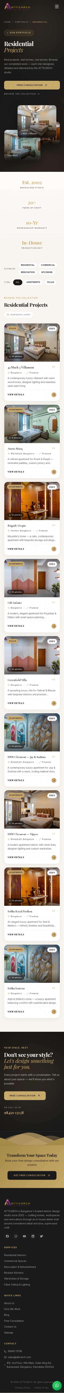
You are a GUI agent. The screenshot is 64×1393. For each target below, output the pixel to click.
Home (7, 22)
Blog (6, 1315)
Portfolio (21, 22)
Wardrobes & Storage (16, 1278)
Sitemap (8, 1332)
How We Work (12, 1309)
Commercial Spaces (15, 1261)
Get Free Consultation (29, 1175)
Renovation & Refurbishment (20, 1267)
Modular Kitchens (14, 1272)
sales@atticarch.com (19, 1357)
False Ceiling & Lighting (17, 1284)
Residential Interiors (15, 1255)
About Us (9, 1303)
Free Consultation (30, 85)
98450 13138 (15, 1351)
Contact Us (10, 1326)
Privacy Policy (22, 1387)
